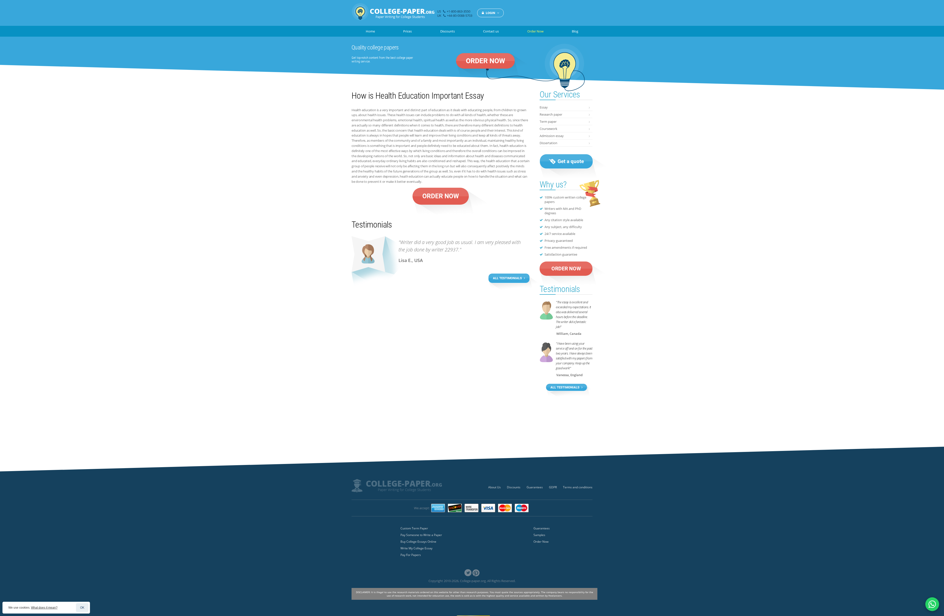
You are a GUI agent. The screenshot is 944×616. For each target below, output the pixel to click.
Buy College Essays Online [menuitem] (418, 541)
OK (82, 607)
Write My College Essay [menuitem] (416, 548)
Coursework (548, 128)
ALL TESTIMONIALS (508, 278)
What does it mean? (44, 607)
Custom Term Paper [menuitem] (414, 528)
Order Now (535, 31)
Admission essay (552, 136)
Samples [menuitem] (539, 535)
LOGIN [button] (490, 13)
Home (370, 31)
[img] (393, 14)
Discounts (447, 31)
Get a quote (570, 161)
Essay (544, 107)
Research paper (551, 114)
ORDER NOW (485, 61)
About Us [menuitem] (494, 487)
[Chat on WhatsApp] (932, 604)
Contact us (491, 31)
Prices (407, 31)
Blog (575, 31)
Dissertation (548, 143)
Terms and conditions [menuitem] (577, 487)
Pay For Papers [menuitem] (410, 555)
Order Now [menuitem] (540, 541)
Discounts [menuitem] (513, 487)
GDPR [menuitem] (553, 487)
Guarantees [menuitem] (535, 487)
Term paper (548, 121)
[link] (468, 572)
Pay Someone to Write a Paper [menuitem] (421, 535)
